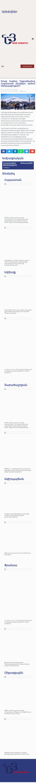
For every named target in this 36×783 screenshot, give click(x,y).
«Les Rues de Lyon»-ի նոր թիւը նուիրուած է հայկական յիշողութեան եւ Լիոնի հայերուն (18, 371)
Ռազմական (15, 91)
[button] (32, 38)
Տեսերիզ (8, 173)
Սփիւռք (10, 272)
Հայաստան (5, 89)
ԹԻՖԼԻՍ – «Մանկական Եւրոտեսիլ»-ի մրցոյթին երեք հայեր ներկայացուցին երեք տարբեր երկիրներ (17, 470)
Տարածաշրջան (14, 89)
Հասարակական (7, 91)
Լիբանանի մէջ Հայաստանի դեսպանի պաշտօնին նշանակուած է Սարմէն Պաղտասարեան (18, 311)
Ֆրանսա (10, 565)
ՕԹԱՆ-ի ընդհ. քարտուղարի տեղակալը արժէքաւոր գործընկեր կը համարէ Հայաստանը (17, 712)
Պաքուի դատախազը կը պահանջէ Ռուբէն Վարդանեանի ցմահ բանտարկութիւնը (16, 515)
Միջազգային (13, 672)
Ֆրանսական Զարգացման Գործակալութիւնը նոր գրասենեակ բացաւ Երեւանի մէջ (16, 664)
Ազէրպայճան (14, 478)
